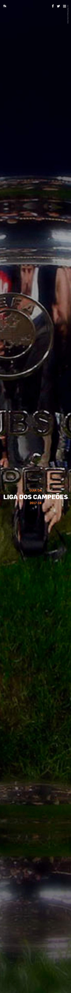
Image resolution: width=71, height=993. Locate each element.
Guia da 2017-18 (35, 496)
